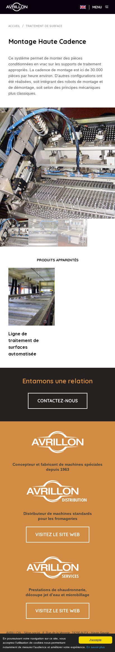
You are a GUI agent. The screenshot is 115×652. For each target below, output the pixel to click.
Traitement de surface (44, 26)
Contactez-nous (57, 400)
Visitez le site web (57, 534)
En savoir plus (96, 647)
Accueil (14, 26)
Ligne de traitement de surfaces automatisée (23, 344)
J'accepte (95, 640)
